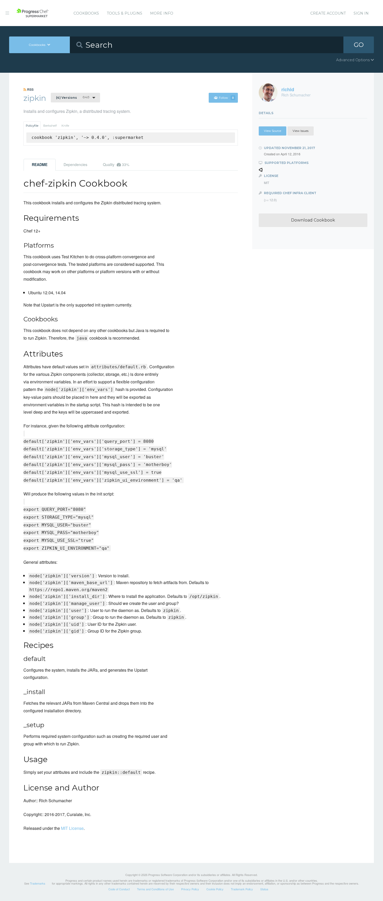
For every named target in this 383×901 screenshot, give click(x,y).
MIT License (72, 828)
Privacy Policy (190, 889)
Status (264, 889)
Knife (65, 125)
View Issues (300, 131)
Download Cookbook (313, 220)
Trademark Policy (242, 889)
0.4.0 (72, 97)
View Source (272, 131)
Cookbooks (86, 13)
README (39, 164)
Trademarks (37, 883)
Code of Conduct (119, 889)
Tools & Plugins (124, 13)
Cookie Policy (215, 889)
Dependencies (75, 164)
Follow (226, 98)
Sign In (361, 13)
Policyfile (32, 125)
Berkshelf (50, 125)
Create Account (328, 13)
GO (359, 44)
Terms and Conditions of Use (155, 889)
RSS (30, 89)
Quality (116, 164)
